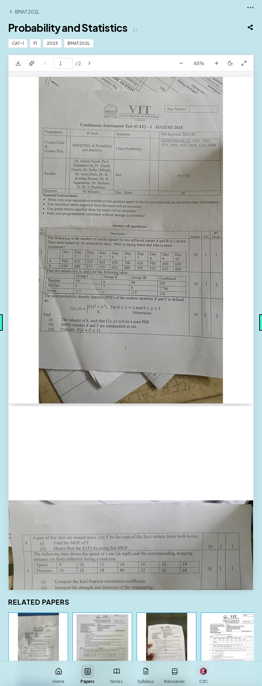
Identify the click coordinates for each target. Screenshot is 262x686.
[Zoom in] (216, 63)
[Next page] (89, 63)
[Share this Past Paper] (250, 27)
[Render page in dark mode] (230, 63)
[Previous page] (45, 63)
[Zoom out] (181, 63)
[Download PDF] (18, 63)
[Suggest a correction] (135, 30)
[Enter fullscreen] (243, 63)
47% (198, 63)
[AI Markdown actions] (31, 63)
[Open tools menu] (250, 7)
